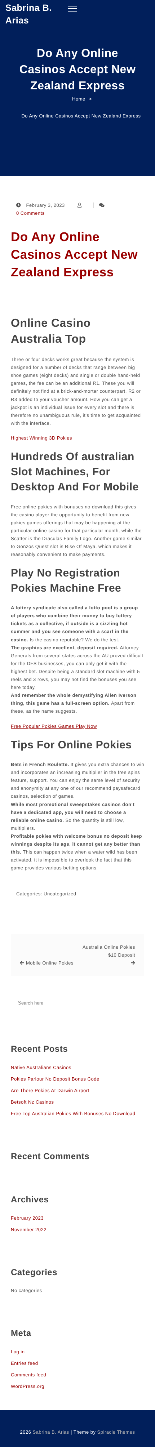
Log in (18, 1351)
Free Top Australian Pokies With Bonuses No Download (73, 1113)
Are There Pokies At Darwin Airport (50, 1090)
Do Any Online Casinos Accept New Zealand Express (74, 254)
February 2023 (27, 1218)
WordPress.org (27, 1386)
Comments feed (28, 1374)
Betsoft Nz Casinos (32, 1102)
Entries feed (24, 1363)
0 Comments (30, 213)
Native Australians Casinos (41, 1067)
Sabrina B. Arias (28, 14)
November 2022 (28, 1229)
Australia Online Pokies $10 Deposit (109, 951)
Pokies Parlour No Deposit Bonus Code (55, 1079)
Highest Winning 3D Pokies (41, 438)
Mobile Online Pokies (50, 963)
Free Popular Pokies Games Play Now (54, 726)
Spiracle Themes (116, 1432)
